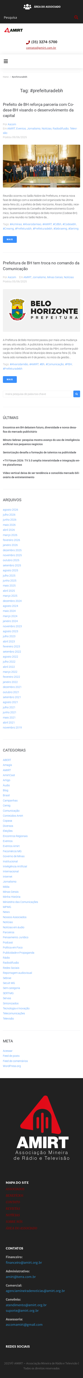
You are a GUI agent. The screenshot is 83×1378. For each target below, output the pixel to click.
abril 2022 (9, 666)
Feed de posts (11, 1055)
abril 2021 (9, 722)
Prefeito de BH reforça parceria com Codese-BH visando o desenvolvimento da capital (38, 110)
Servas (7, 998)
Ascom (12, 124)
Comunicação (11, 810)
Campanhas (10, 800)
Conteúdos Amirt (13, 815)
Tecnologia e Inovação (16, 1008)
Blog (5, 790)
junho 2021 (9, 712)
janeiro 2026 (10, 545)
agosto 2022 (10, 656)
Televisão (8, 1018)
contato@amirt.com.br (41, 48)
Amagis (7, 765)
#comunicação (55, 364)
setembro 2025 (12, 565)
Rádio (6, 957)
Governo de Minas (14, 856)
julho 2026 (9, 514)
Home (6, 77)
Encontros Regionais (15, 836)
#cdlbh (57, 224)
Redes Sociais (11, 967)
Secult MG (9, 983)
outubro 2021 (11, 692)
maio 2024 (9, 610)
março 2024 (10, 616)
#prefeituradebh (42, 228)
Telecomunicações (14, 1013)
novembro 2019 (12, 727)
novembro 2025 (12, 555)
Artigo (6, 780)
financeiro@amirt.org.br (24, 1262)
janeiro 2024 (10, 621)
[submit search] (75, 17)
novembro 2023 (12, 626)
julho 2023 (9, 636)
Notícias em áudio (13, 927)
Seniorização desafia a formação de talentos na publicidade (39, 452)
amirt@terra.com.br (21, 1277)
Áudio (6, 785)
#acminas (16, 224)
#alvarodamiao (32, 224)
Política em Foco (13, 947)
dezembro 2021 (12, 687)
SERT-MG (8, 993)
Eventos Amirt (11, 846)
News (6, 911)
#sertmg (73, 228)
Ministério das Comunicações (20, 901)
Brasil (6, 795)
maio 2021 (9, 717)
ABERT (7, 760)
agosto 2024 (10, 605)
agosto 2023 (10, 631)
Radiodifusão (61, 128)
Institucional (10, 861)
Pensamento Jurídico (15, 937)
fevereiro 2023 (11, 646)
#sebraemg (60, 228)
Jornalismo (34, 128)
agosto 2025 (10, 570)
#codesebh (69, 224)
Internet (7, 876)
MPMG (7, 906)
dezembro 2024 (12, 600)
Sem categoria (11, 988)
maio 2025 (9, 585)
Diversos (8, 825)
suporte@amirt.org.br (22, 1310)
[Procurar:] (37, 394)
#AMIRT (47, 224)
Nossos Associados (14, 917)
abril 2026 (9, 529)
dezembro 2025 (12, 550)
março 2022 (10, 671)
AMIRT (11, 128)
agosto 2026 (10, 509)
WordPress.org (12, 1066)
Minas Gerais (55, 277)
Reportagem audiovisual (17, 972)
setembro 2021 (12, 697)
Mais (10, 239)
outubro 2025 (11, 560)
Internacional (11, 871)
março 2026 (10, 535)
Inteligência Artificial (15, 866)
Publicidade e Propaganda (18, 952)
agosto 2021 (10, 702)
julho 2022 (9, 661)
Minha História (11, 896)
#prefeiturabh (23, 228)
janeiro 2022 (10, 682)
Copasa (7, 820)
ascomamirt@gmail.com (24, 1325)
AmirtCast (9, 775)
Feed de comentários (15, 1061)
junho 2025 (9, 580)
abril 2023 (9, 641)
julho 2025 (9, 575)
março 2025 (10, 595)
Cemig (6, 805)
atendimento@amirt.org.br (26, 1305)
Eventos (21, 128)
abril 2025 (9, 590)
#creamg (8, 228)
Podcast (8, 942)
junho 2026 (9, 519)
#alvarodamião (19, 364)
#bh (42, 364)
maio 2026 (9, 524)
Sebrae (7, 978)
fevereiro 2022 (11, 676)
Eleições (8, 830)
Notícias (47, 128)
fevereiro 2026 (11, 540)
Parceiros (8, 932)
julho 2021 (9, 707)
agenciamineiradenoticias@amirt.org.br (35, 1291)
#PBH (68, 364)
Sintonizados (11, 1003)
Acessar (8, 1050)
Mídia (6, 886)
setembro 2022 (12, 651)
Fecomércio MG (12, 851)
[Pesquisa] (38, 17)
